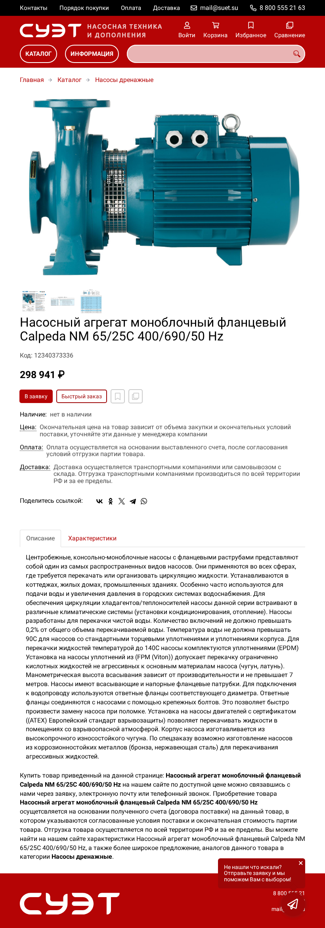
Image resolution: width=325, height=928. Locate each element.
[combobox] (216, 54)
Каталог (38, 53)
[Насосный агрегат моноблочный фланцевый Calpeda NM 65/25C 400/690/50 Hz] (162, 187)
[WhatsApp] (144, 501)
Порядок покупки (84, 7)
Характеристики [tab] (92, 538)
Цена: (28, 427)
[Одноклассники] (110, 501)
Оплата (131, 7)
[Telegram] (133, 501)
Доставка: (35, 467)
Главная (32, 80)
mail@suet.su (219, 7)
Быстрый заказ (81, 396)
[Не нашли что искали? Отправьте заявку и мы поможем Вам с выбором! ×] (293, 904)
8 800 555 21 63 (282, 7)
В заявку (36, 396)
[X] (121, 501)
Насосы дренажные (124, 80)
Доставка (166, 7)
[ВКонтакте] (99, 501)
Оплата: (31, 447)
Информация (92, 53)
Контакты (34, 7)
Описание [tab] (40, 538)
